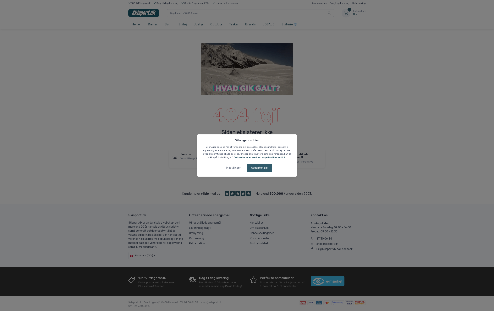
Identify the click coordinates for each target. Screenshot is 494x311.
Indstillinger (233, 167)
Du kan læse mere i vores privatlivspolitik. (259, 157)
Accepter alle (259, 167)
